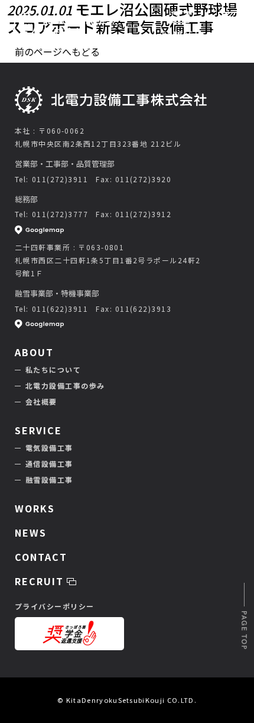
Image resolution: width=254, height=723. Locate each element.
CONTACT (181, 33)
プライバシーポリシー (54, 606)
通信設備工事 (49, 464)
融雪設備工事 (49, 480)
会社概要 (41, 401)
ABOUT (34, 352)
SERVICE (38, 430)
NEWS (31, 532)
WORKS (35, 508)
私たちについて (53, 369)
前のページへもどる (57, 51)
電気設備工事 (49, 448)
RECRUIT (41, 581)
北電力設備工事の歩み (65, 385)
